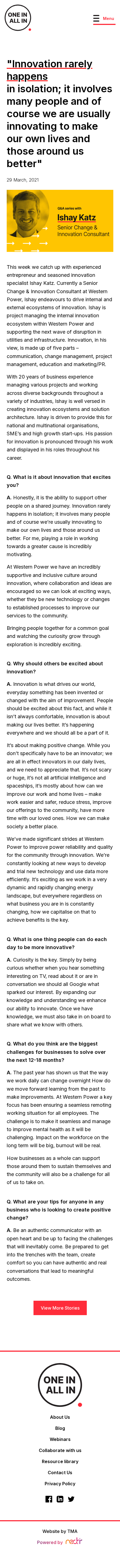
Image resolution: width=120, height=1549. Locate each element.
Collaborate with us (60, 1450)
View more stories (60, 1308)
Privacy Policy (60, 1483)
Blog (60, 1428)
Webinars (60, 1439)
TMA (72, 1531)
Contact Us (60, 1472)
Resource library (60, 1461)
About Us (60, 1417)
